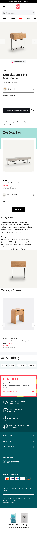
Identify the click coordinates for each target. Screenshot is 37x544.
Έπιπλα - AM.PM (12, 365)
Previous (4, 174)
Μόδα (13, 18)
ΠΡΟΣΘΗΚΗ (18, 209)
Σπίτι (5, 18)
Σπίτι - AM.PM (4, 365)
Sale (28, 18)
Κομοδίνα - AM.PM (32, 365)
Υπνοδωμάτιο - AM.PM (22, 365)
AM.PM (5, 70)
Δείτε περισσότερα (18, 249)
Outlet (20, 18)
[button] (4, 13)
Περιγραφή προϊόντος (10, 83)
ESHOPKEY (11, 502)
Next (34, 173)
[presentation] (2, 41)
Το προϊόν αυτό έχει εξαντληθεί (17, 110)
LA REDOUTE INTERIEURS (10, 339)
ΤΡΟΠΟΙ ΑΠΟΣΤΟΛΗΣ (23, 488)
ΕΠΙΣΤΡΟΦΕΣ (6, 488)
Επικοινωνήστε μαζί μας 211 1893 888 (18, 1)
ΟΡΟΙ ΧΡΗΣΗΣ (14, 488)
